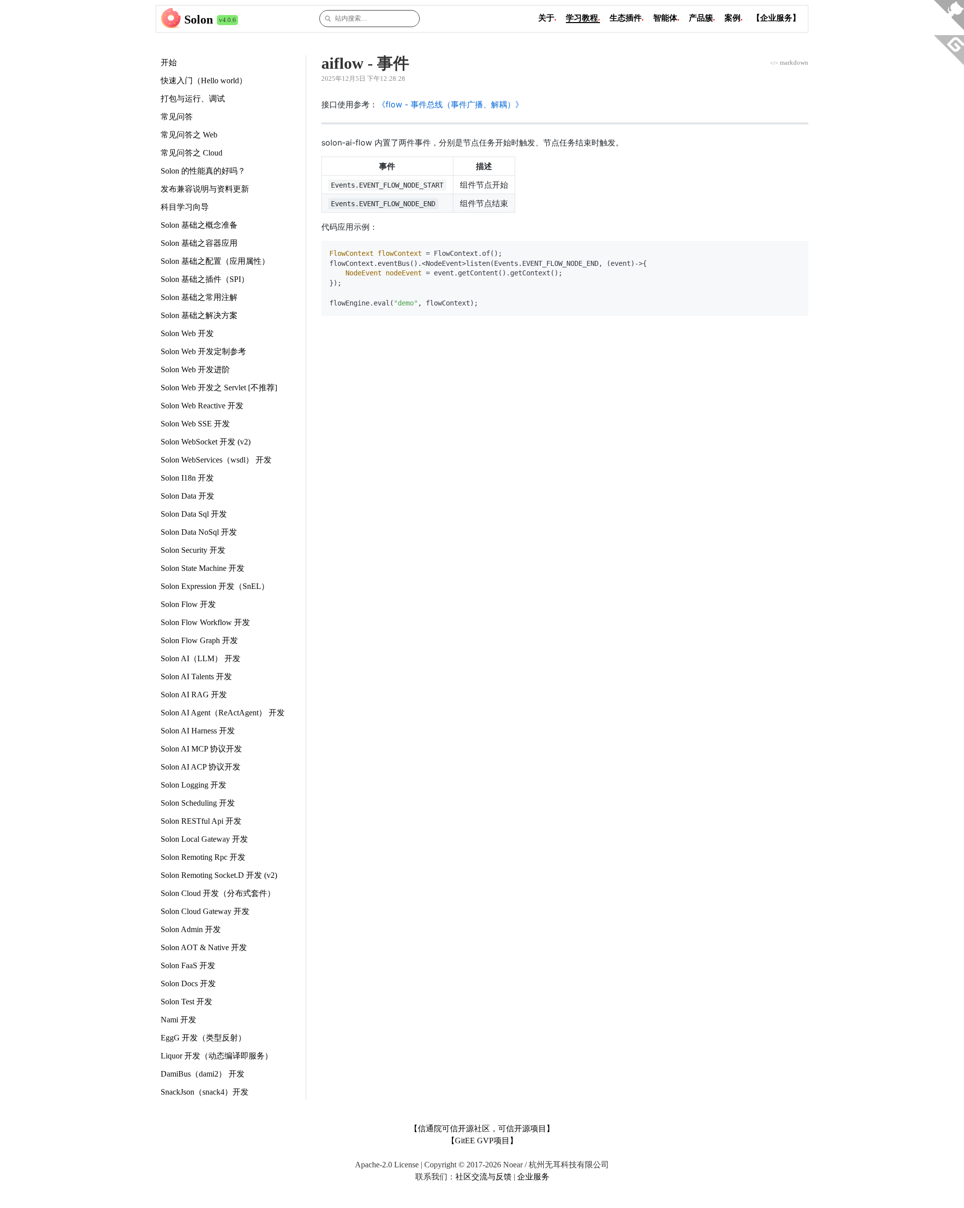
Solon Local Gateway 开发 (204, 839)
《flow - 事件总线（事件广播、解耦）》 (450, 104)
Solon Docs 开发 (188, 983)
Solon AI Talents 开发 (196, 676)
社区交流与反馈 (483, 1176)
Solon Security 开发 (193, 550)
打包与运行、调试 (193, 98)
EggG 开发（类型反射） (203, 1037)
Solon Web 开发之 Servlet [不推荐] (219, 387)
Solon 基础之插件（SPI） (205, 279)
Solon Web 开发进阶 (195, 369)
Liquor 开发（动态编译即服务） (217, 1055)
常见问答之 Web (189, 134)
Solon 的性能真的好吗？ (203, 171)
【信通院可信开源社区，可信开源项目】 (482, 1128)
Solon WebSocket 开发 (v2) (206, 441)
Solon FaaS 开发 (188, 965)
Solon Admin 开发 (191, 929)
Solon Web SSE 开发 (195, 423)
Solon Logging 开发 (193, 785)
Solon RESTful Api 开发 (201, 821)
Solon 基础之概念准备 (199, 225)
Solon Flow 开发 (188, 604)
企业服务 (533, 1176)
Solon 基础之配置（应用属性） (215, 261)
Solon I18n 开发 (187, 478)
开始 (169, 62)
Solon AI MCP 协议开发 (201, 748)
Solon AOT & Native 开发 (204, 947)
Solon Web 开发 (187, 333)
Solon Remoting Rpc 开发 (203, 857)
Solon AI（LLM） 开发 (200, 658)
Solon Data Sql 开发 (194, 514)
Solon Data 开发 (187, 496)
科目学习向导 (185, 207)
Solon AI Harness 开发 (198, 730)
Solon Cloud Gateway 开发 (205, 911)
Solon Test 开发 (186, 1001)
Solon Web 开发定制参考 (203, 351)
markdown (789, 62)
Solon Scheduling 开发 (198, 803)
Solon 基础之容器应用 (199, 243)
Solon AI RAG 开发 (194, 694)
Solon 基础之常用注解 (199, 297)
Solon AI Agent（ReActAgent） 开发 (223, 712)
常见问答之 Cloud (191, 152)
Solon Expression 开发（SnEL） (215, 586)
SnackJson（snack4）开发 (205, 1092)
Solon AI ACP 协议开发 (200, 767)
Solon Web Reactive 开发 (202, 405)
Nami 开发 (178, 1019)
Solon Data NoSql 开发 (199, 532)
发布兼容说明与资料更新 (205, 189)
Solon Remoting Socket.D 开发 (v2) (219, 875)
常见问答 (177, 116)
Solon (198, 19)
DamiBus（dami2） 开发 (203, 1074)
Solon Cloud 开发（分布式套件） (218, 893)
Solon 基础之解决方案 (199, 315)
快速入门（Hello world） (204, 80)
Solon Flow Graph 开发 (199, 640)
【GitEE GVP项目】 (482, 1140)
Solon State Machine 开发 (203, 568)
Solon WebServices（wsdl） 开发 (216, 460)
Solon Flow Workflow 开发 (205, 622)
